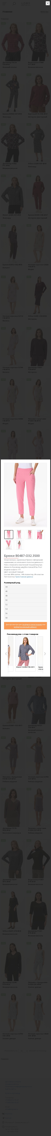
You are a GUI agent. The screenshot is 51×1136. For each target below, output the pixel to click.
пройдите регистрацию (32, 624)
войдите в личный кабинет (25, 627)
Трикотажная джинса (24, 577)
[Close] (48, 461)
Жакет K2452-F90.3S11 (25, 667)
